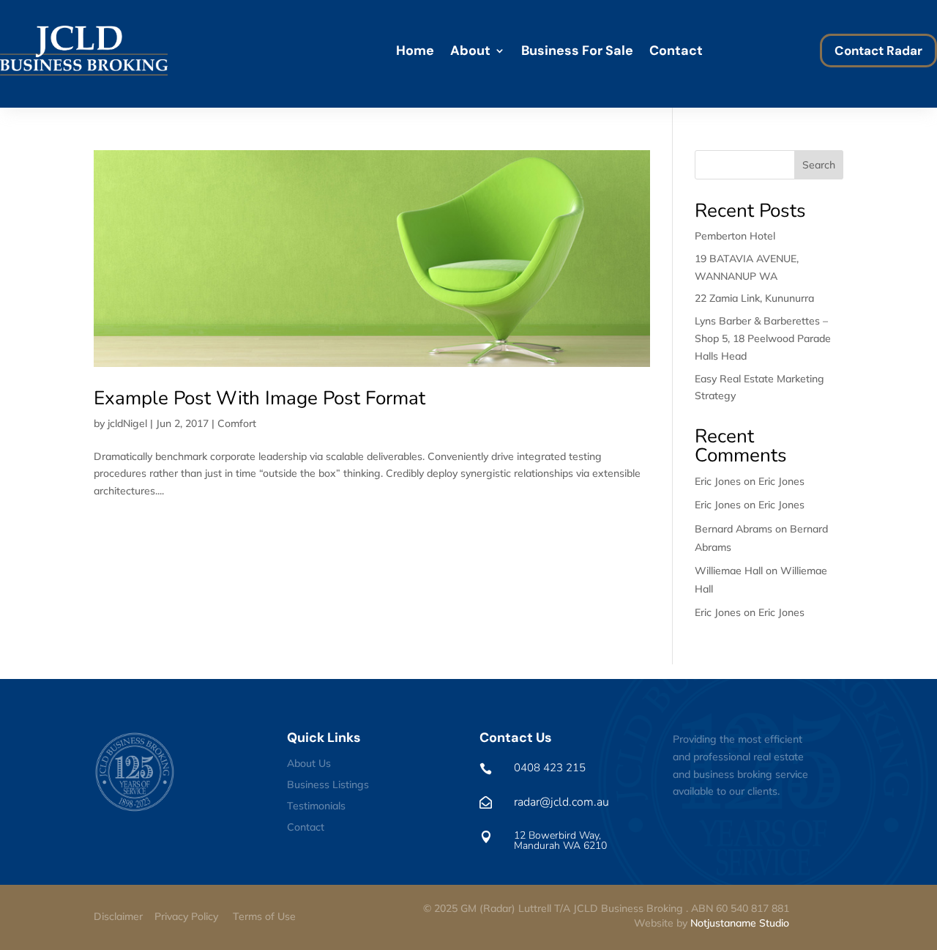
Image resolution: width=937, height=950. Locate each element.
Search (818, 164)
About (470, 50)
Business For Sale (577, 50)
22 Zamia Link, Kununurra (754, 298)
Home (415, 50)
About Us (309, 763)
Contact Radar (878, 50)
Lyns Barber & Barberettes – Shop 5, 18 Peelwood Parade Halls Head (763, 338)
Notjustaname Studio (739, 922)
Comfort (236, 423)
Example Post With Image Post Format (259, 398)
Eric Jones (781, 481)
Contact (676, 50)
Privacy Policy (186, 916)
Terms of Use (264, 916)
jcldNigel (127, 423)
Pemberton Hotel (735, 235)
